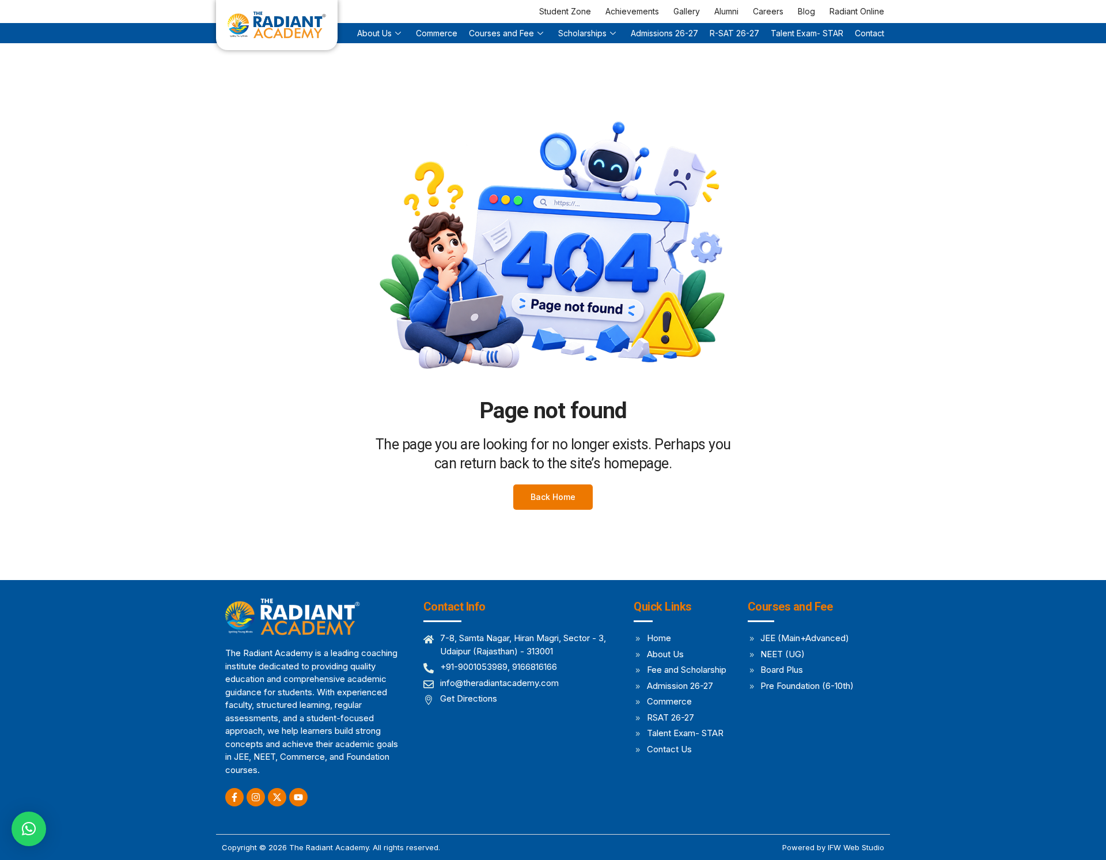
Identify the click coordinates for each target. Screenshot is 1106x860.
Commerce (436, 33)
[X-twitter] (277, 797)
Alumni (726, 11)
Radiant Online (857, 11)
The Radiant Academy (329, 847)
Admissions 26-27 (664, 33)
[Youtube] (298, 797)
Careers (768, 11)
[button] (29, 829)
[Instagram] (256, 797)
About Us (374, 33)
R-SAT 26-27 (734, 33)
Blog (806, 11)
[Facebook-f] (234, 797)
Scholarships (582, 33)
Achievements (632, 11)
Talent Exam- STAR (807, 33)
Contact (869, 33)
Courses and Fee (501, 33)
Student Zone (565, 11)
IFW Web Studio (856, 847)
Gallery (686, 11)
